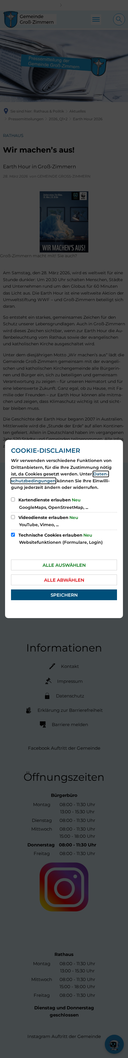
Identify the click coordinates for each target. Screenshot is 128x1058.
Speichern (64, 595)
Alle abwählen (64, 580)
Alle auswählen (64, 565)
